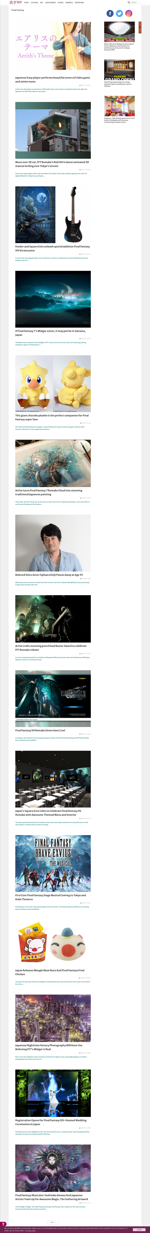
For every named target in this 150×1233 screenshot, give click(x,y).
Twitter (119, 13)
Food (26, 3)
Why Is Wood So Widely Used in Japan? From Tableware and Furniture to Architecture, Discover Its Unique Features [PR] (119, 47)
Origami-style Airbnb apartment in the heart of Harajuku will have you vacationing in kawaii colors (119, 120)
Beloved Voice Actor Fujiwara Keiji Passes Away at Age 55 (49, 574)
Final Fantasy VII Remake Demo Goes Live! (40, 730)
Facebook (110, 13)
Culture (34, 3)
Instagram (128, 13)
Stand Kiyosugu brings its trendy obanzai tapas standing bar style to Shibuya (118, 84)
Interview (79, 3)
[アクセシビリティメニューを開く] (3, 1224)
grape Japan (15, 3)
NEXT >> (53, 1222)
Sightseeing (50, 3)
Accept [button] (139, 1229)
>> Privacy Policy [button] (30, 1230)
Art (41, 3)
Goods (60, 3)
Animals (69, 3)
